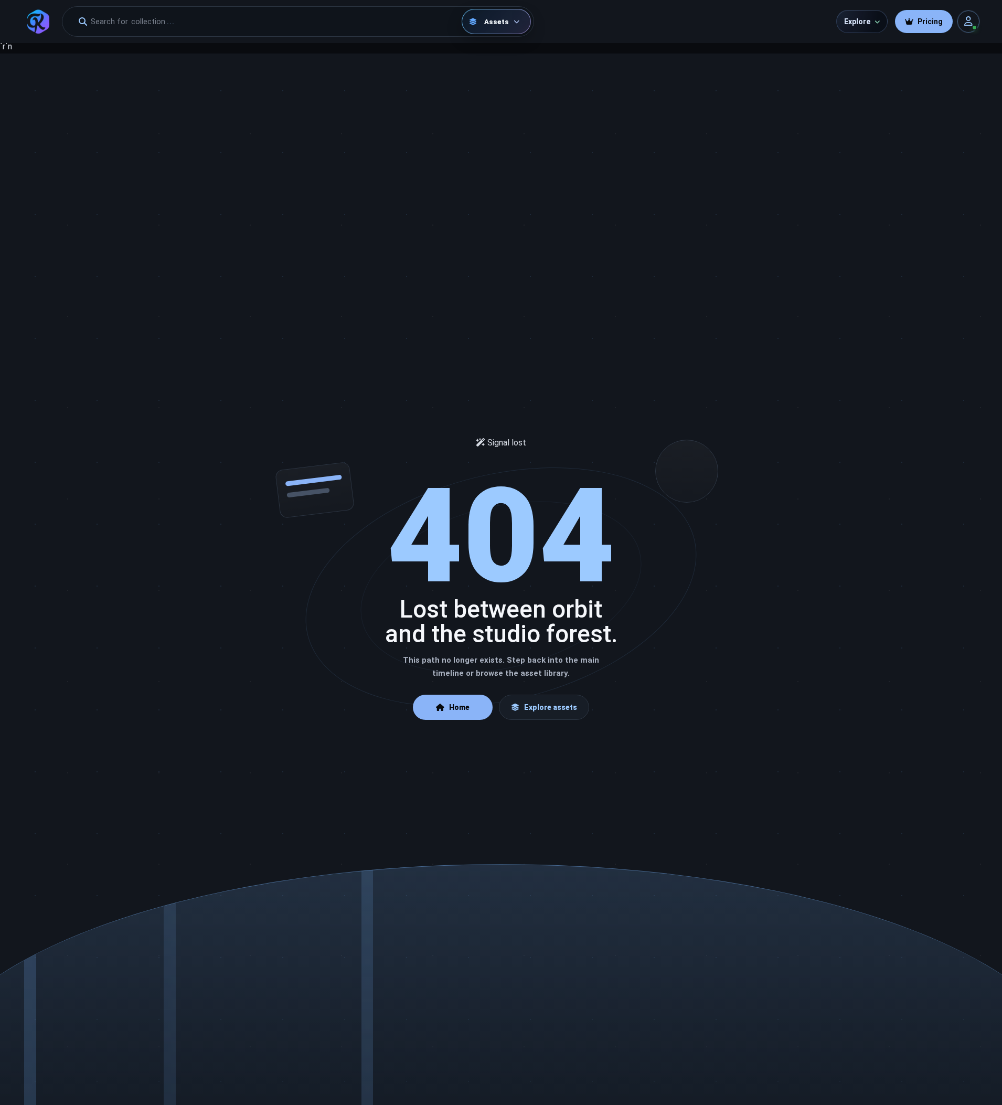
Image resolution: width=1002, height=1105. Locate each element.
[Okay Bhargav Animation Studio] (38, 21)
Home (459, 707)
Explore (857, 21)
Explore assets (550, 707)
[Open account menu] (968, 21)
